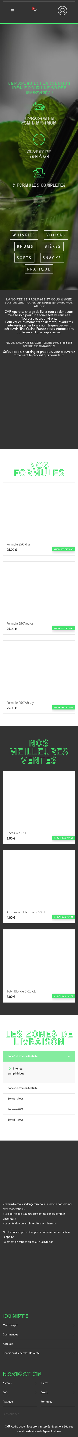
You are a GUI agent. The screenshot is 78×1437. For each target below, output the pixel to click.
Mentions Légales (62, 1426)
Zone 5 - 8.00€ (15, 1120)
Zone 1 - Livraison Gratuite (22, 1056)
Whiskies (23, 235)
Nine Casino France (32, 329)
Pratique (39, 269)
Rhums (25, 247)
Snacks (52, 258)
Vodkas (56, 235)
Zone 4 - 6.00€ (15, 1109)
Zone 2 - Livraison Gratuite (22, 1088)
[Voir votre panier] (35, 10)
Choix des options (63, 549)
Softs (24, 258)
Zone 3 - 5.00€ (15, 1098)
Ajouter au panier (63, 837)
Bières (53, 247)
